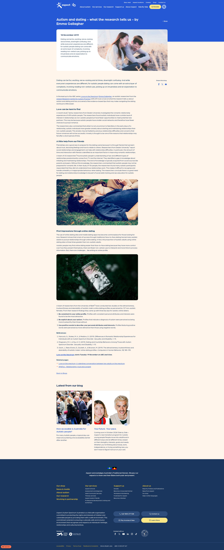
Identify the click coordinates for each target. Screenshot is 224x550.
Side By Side (143, 7)
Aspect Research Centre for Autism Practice (73, 99)
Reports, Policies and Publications (153, 488)
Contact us (161, 2)
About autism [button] (85, 7)
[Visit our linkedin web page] (128, 534)
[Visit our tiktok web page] (136, 534)
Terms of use (77, 546)
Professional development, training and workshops (97, 501)
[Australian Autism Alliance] (75, 534)
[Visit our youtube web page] (123, 534)
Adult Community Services (93, 493)
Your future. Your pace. (105, 428)
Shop (154, 2)
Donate (156, 7)
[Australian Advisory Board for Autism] (62, 534)
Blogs (166, 21)
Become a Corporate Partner (123, 491)
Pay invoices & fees (128, 520)
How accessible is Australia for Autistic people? (71, 430)
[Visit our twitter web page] (119, 534)
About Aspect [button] (131, 7)
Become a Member (120, 498)
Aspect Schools (90, 488)
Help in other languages (150, 496)
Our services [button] (97, 7)
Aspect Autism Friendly (92, 498)
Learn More (155, 520)
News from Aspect (148, 491)
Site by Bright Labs (106, 546)
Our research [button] (109, 7)
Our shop (145, 493)
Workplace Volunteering (121, 493)
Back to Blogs (61, 373)
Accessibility (60, 546)
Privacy (68, 546)
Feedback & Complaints (90, 546)
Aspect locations (138, 2)
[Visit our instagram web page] (132, 534)
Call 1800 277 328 (127, 514)
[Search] (164, 7)
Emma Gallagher (105, 96)
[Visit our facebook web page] (115, 534)
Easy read (127, 2)
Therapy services (90, 496)
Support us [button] (119, 7)
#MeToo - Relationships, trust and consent (75, 367)
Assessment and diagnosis (93, 491)
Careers (148, 2)
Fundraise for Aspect (120, 496)
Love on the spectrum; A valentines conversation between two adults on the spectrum (92, 363)
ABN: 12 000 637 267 (120, 546)
